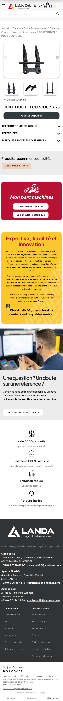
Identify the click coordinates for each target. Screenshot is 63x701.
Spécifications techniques (19, 125)
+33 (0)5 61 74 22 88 (13, 600)
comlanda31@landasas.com (43, 600)
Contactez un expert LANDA (23, 412)
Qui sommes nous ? (14, 614)
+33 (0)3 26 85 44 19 (13, 582)
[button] (57, 57)
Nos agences (11, 635)
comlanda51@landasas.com (43, 582)
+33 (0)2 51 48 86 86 (13, 565)
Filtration (36, 635)
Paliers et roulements (42, 656)
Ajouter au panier (31, 115)
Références (9, 133)
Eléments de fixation (41, 649)
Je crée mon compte (31, 206)
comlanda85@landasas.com (44, 565)
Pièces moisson (39, 614)
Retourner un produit (15, 649)
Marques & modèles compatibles (24, 140)
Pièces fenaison (39, 628)
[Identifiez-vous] (35, 6)
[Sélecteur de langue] (50, 6)
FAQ (6, 621)
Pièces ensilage (39, 621)
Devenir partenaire (14, 642)
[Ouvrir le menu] (3, 6)
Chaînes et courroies (42, 642)
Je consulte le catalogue (31, 214)
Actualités (9, 628)
